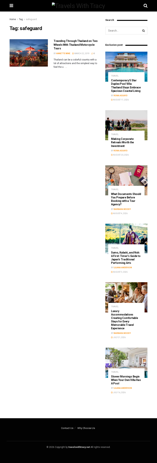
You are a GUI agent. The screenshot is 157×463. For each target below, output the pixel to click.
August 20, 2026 (121, 155)
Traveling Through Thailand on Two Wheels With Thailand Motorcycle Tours (76, 44)
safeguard (31, 19)
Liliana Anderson (123, 268)
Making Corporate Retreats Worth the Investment (122, 142)
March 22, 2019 (81, 53)
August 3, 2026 (120, 272)
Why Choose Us (86, 428)
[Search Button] (143, 30)
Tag (21, 19)
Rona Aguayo (121, 96)
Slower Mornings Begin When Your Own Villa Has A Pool (126, 380)
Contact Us (67, 428)
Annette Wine (63, 53)
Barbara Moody (122, 209)
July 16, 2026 (119, 392)
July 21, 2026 (119, 337)
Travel (115, 76)
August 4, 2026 (120, 213)
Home (13, 19)
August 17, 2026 (121, 100)
